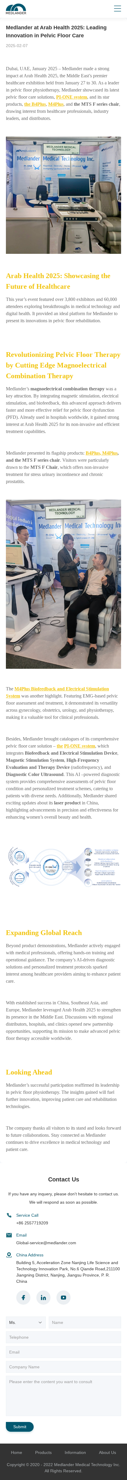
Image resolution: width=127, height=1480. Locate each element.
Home (16, 1452)
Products (43, 1452)
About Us (107, 1452)
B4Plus (93, 453)
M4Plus (56, 104)
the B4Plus (35, 104)
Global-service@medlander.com (46, 1242)
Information (75, 1452)
